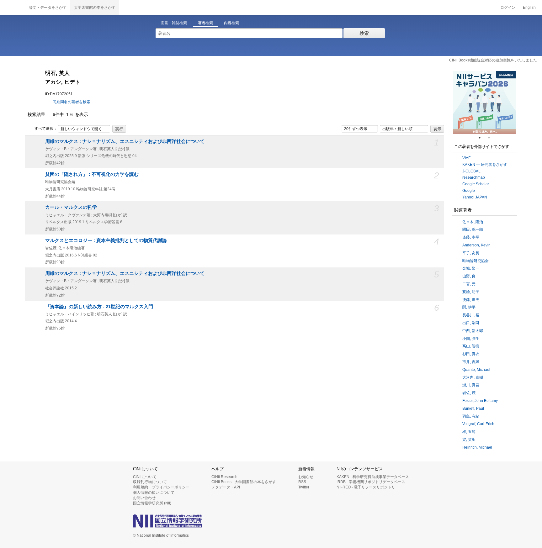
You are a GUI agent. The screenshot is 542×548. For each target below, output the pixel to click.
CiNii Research (224, 477)
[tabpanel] (484, 102)
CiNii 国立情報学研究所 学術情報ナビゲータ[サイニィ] (12, 7)
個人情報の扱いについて (153, 492)
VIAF (466, 158)
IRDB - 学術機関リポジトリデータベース (371, 482)
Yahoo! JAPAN (474, 197)
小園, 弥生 (470, 338)
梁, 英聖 (469, 439)
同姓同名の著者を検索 (71, 102)
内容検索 (231, 23)
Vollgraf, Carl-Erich (478, 424)
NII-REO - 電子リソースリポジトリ (366, 487)
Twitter (303, 487)
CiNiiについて (145, 477)
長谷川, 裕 (470, 315)
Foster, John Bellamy (480, 400)
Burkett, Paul (473, 408)
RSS (302, 482)
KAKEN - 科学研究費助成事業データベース (373, 477)
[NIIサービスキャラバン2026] (484, 102)
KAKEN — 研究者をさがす (484, 164)
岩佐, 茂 (469, 393)
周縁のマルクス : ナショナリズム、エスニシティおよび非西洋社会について (125, 141)
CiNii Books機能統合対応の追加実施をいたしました (493, 60)
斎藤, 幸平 (470, 237)
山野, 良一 (470, 276)
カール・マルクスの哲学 (71, 207)
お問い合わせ (144, 498)
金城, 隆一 (470, 268)
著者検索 (205, 23)
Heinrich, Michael (477, 447)
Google (468, 190)
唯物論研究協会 (475, 261)
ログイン (507, 7)
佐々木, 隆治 (472, 222)
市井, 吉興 (470, 362)
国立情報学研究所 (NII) (152, 503)
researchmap (473, 177)
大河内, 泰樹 (472, 377)
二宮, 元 (469, 284)
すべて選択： (46, 128)
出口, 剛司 (470, 323)
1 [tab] (482, 137)
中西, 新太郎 (472, 331)
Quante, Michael (476, 369)
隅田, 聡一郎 (472, 229)
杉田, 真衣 (470, 354)
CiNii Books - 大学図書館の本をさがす (243, 482)
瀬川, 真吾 (470, 385)
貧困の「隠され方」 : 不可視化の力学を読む (92, 174)
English (529, 7)
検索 (364, 33)
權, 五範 (469, 431)
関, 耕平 (469, 307)
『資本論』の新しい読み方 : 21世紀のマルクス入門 (99, 306)
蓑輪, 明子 (470, 292)
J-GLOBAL (471, 171)
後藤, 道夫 (470, 300)
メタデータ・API (225, 487)
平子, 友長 (470, 253)
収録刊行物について (150, 482)
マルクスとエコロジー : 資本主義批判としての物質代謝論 (106, 240)
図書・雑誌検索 (174, 23)
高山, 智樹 (470, 346)
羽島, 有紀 (470, 416)
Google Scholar (475, 184)
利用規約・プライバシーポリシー (161, 487)
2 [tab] (491, 137)
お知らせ (305, 477)
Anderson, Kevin (476, 245)
